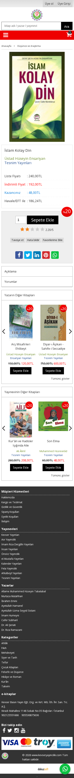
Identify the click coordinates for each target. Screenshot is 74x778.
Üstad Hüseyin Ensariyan (20, 354)
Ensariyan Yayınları (20, 358)
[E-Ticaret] (43, 769)
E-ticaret (31, 769)
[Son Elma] (53, 404)
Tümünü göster (60, 378)
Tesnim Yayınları (53, 358)
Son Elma (53, 441)
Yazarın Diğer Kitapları (19, 295)
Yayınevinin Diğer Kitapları (22, 392)
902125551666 (10, 715)
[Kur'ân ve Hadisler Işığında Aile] (21, 404)
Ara (66, 26)
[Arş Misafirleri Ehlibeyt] (21, 307)
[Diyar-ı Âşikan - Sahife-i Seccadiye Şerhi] (53, 307)
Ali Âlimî (20, 451)
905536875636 (30, 715)
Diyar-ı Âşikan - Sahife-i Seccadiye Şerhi (53, 348)
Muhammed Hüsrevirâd (53, 451)
